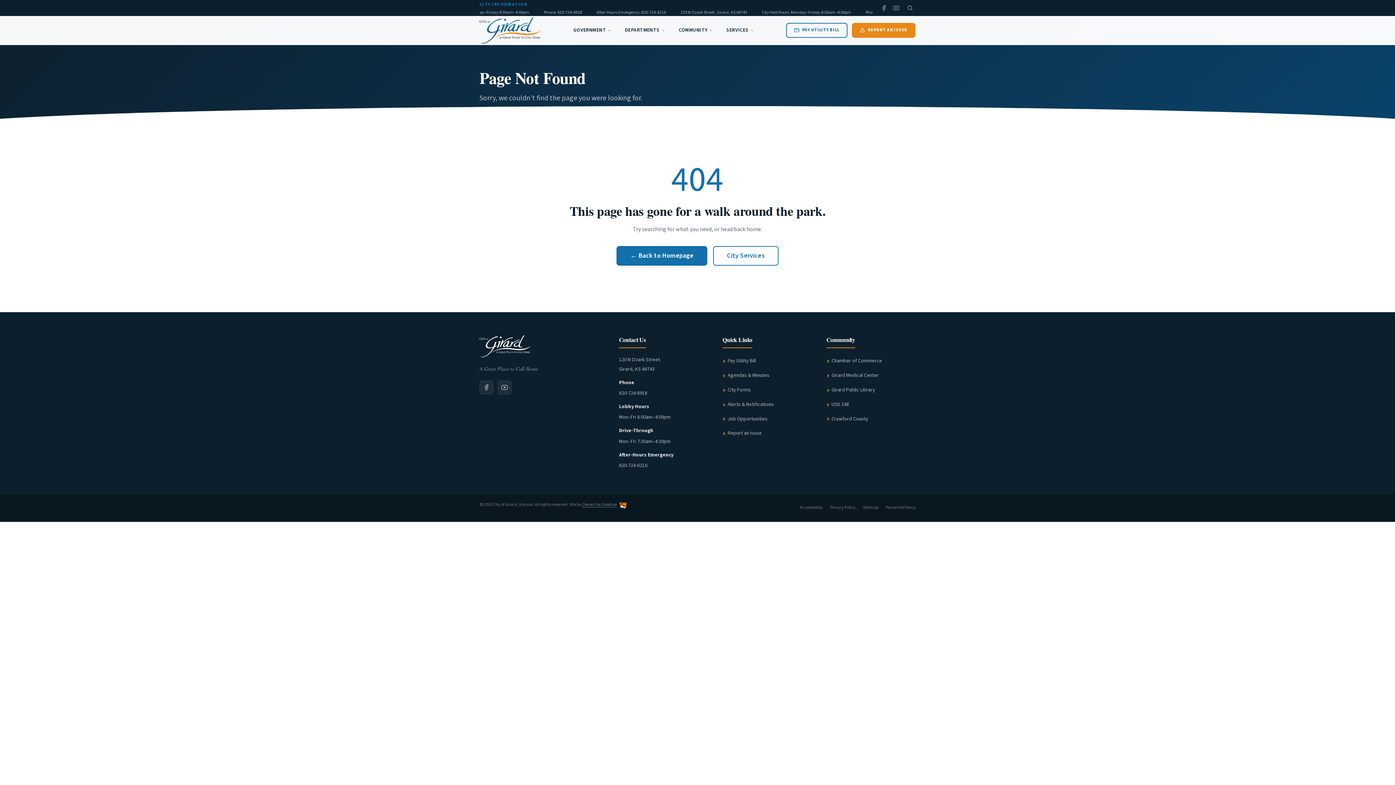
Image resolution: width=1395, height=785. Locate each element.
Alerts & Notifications (751, 404)
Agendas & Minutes (748, 375)
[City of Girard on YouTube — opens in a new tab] (505, 387)
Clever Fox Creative (599, 505)
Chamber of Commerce (857, 361)
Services (737, 30)
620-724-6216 (633, 465)
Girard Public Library (853, 390)
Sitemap (870, 507)
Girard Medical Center (855, 375)
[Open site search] (910, 8)
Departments (642, 30)
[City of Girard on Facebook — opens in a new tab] (486, 387)
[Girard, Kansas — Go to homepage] (511, 30)
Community (693, 30)
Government (589, 30)
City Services (745, 255)
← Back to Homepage (662, 255)
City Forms (739, 390)
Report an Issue (745, 433)
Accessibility (811, 507)
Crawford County (850, 419)
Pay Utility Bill (742, 361)
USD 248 (840, 404)
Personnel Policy (900, 507)
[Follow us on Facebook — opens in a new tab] (883, 8)
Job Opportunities (748, 419)
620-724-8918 (633, 393)
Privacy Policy (843, 507)
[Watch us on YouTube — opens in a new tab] (896, 8)
